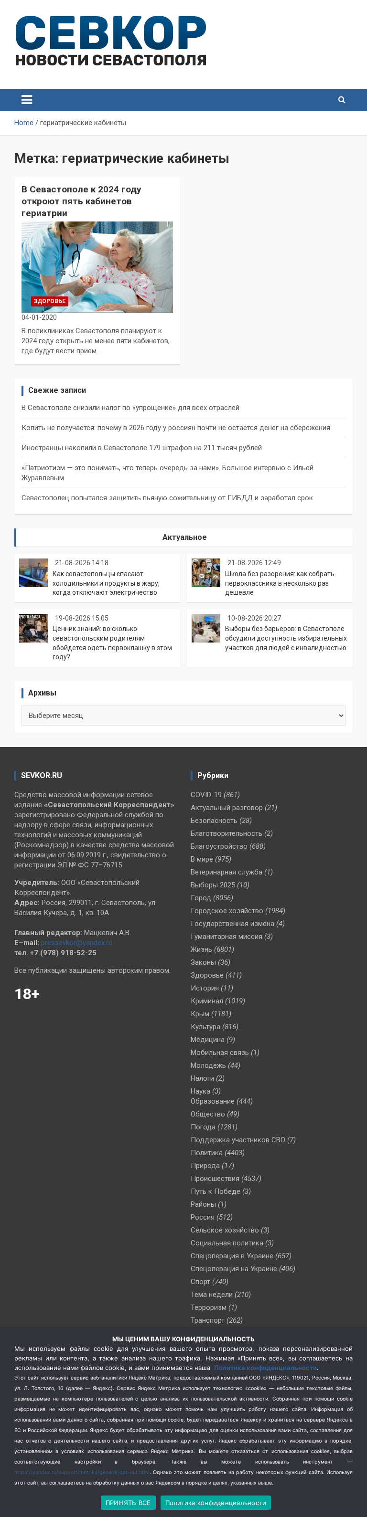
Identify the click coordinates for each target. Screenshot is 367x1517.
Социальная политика (227, 1243)
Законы (203, 962)
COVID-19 (206, 794)
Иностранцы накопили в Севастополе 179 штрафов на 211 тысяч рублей (142, 447)
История (205, 988)
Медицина (208, 1039)
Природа (205, 1165)
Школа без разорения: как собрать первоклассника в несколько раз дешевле (280, 583)
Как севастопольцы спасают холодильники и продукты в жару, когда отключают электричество (106, 583)
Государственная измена (232, 923)
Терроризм (209, 1307)
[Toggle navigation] (26, 100)
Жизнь (201, 949)
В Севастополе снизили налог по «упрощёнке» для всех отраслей (130, 407)
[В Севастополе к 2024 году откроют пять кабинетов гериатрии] (97, 267)
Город (201, 898)
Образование (213, 1101)
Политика (207, 1152)
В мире (202, 859)
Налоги (202, 1078)
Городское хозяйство (227, 910)
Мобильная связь (220, 1052)
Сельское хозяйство (225, 1230)
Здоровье (49, 301)
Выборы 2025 (213, 885)
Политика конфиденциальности (265, 1367)
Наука (200, 1091)
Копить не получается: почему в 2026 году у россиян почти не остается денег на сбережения (176, 427)
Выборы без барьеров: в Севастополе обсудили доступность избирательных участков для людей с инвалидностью (286, 638)
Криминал (207, 1001)
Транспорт (208, 1320)
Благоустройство (219, 846)
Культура (205, 1026)
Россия (203, 1217)
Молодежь (208, 1065)
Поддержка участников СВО (238, 1140)
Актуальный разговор (227, 807)
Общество (208, 1114)
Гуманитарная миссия (226, 936)
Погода (203, 1127)
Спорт (200, 1281)
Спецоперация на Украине (234, 1268)
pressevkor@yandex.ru (76, 942)
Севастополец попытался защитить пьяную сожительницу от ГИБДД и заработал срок (167, 498)
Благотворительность (226, 833)
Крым (200, 1014)
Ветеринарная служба (226, 872)
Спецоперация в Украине (232, 1256)
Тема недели (212, 1294)
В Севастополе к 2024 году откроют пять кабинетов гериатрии (81, 201)
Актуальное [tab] (184, 537)
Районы (203, 1204)
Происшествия (215, 1178)
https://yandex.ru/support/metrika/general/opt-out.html (82, 1472)
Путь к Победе (215, 1191)
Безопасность (214, 820)
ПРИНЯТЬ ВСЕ (128, 1502)
